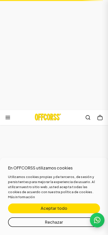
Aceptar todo (54, 208)
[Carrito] (100, 117)
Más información (21, 197)
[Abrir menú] (8, 117)
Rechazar (54, 222)
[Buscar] (88, 117)
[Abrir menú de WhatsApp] (97, 220)
